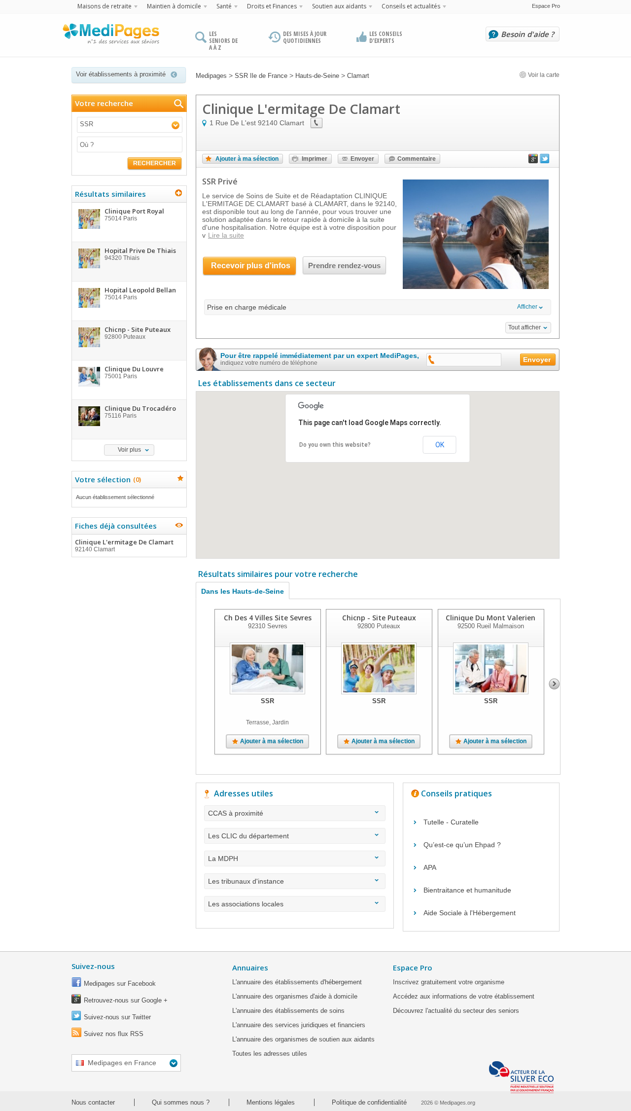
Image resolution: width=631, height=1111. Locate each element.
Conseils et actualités (411, 6)
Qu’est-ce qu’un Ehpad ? (462, 845)
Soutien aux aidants (339, 6)
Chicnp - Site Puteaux (379, 617)
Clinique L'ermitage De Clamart (124, 545)
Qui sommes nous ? (181, 1102)
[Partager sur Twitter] (545, 161)
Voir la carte (543, 75)
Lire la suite (226, 235)
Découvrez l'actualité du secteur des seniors (456, 1010)
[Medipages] (110, 36)
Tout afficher (524, 327)
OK (439, 445)
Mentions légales (270, 1102)
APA (429, 867)
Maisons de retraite (104, 6)
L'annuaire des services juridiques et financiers (298, 1025)
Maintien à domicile (174, 6)
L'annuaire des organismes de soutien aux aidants (303, 1039)
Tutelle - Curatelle (451, 822)
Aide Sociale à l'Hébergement (469, 913)
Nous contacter (93, 1102)
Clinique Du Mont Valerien (490, 617)
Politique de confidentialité (369, 1102)
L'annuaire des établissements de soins (288, 1010)
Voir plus (129, 449)
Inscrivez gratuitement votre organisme (448, 982)
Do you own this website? (335, 444)
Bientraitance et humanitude (467, 890)
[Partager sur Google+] (533, 161)
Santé (224, 6)
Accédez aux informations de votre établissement (463, 996)
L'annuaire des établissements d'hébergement (297, 982)
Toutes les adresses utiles (269, 1053)
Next (554, 684)
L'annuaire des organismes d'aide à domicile (294, 996)
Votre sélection (107, 479)
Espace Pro (546, 6)
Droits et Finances (272, 6)
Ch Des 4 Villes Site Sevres (268, 617)
